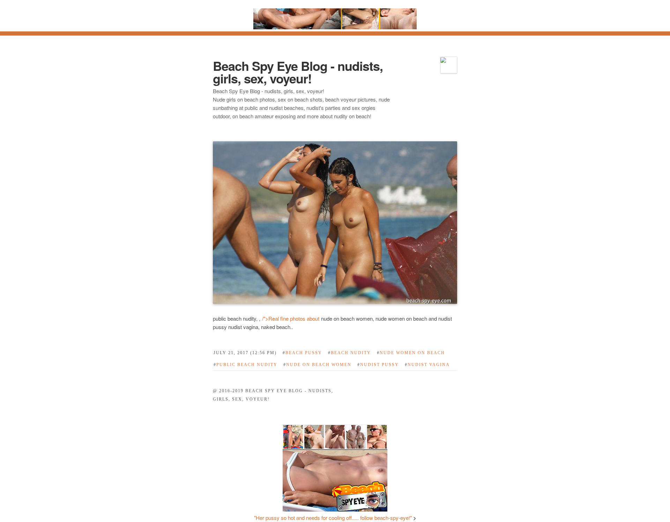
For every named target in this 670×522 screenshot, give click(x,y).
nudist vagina (427, 364)
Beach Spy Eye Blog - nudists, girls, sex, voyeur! (298, 72)
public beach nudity (245, 364)
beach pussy (302, 352)
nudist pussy (378, 364)
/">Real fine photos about (291, 318)
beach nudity (349, 352)
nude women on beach (411, 352)
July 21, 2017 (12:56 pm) (245, 352)
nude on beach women (317, 364)
